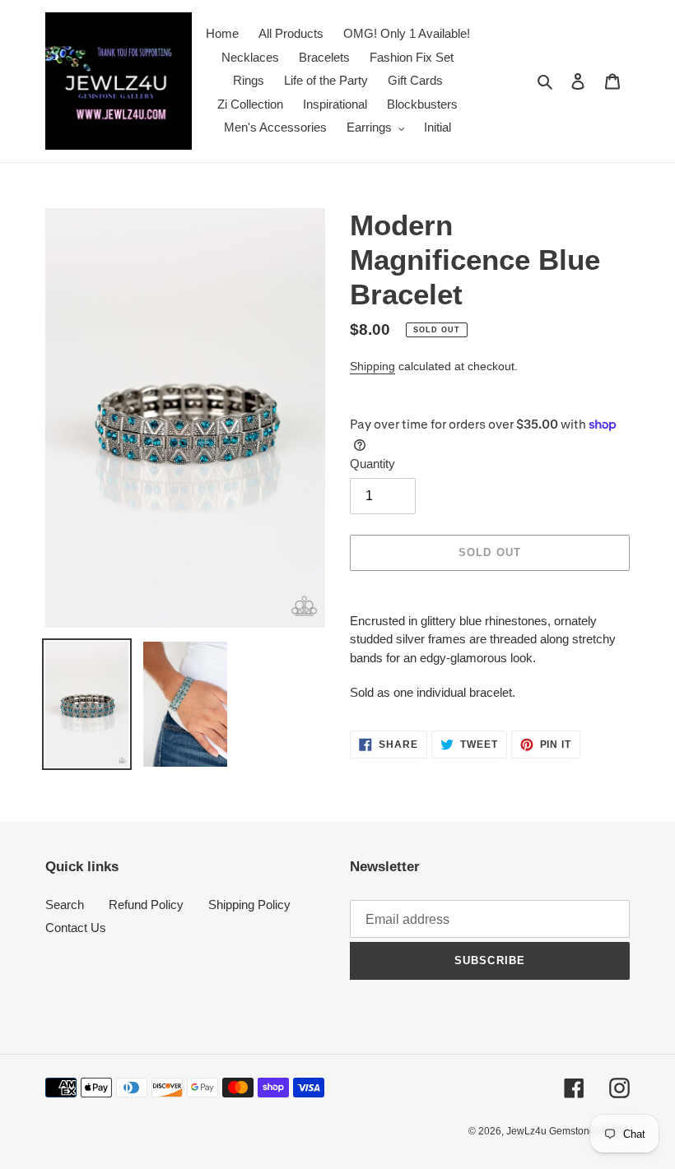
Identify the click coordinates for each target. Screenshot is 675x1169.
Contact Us (75, 928)
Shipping (372, 366)
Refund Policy (146, 905)
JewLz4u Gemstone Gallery (568, 1131)
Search (64, 905)
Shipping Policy (249, 905)
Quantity (372, 464)
